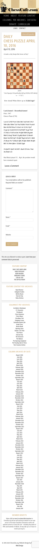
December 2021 (19, 470)
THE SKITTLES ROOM (19, 280)
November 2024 (19, 398)
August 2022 (19, 453)
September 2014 (19, 502)
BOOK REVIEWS (19, 274)
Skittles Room (19, 294)
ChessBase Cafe (19, 318)
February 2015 (19, 492)
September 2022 (19, 451)
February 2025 (19, 392)
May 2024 (19, 410)
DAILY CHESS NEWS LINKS (19, 269)
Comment (9, 188)
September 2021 (19, 476)
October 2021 (19, 474)
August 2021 (19, 478)
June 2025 (19, 384)
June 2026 (19, 359)
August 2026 (19, 355)
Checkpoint (19, 312)
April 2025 (19, 388)
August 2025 (19, 380)
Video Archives (20, 298)
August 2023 (19, 429)
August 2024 (19, 404)
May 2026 (19, 361)
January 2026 (19, 369)
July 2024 (19, 406)
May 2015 (19, 486)
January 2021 (19, 482)
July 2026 (19, 357)
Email (8, 226)
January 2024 (19, 418)
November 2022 (19, 447)
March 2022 (19, 463)
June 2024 (19, 408)
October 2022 (19, 449)
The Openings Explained (19, 341)
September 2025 (19, 378)
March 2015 (19, 490)
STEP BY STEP (19, 278)
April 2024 (19, 412)
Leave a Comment (12, 165)
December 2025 (19, 372)
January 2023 (19, 443)
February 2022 (19, 465)
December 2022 (19, 445)
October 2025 (19, 376)
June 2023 (19, 433)
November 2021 (19, 472)
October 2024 (19, 400)
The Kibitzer (19, 339)
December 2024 (19, 396)
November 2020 (19, 484)
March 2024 (19, 414)
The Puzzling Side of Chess (19, 343)
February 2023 (19, 441)
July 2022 (19, 455)
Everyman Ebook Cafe (19, 322)
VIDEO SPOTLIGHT (19, 272)
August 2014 (19, 504)
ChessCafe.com (19, 7)
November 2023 (19, 423)
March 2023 (19, 439)
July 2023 (19, 431)
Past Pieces (20, 333)
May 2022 (19, 459)
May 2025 (19, 386)
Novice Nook (19, 327)
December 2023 (19, 421)
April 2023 (19, 437)
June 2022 (19, 457)
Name (8, 217)
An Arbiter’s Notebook (19, 308)
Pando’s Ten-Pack (19, 331)
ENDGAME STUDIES (19, 276)
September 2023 (19, 427)
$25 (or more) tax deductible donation (20, 519)
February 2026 (19, 367)
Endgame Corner (19, 320)
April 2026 (19, 363)
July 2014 (19, 506)
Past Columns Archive (19, 345)
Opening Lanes (19, 329)
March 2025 (19, 390)
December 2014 (19, 496)
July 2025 (19, 382)
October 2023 (19, 425)
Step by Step (19, 296)
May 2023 (19, 435)
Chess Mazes (19, 316)
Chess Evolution (19, 314)
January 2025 (19, 394)
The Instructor (19, 337)
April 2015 (19, 488)
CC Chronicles (19, 310)
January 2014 (19, 508)
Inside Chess (19, 325)
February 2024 (19, 416)
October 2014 (19, 500)
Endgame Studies (19, 292)
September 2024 (19, 402)
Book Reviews (19, 290)
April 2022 (19, 461)
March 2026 (19, 365)
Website (8, 235)
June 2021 (19, 480)
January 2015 (19, 494)
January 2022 (19, 468)
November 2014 (19, 498)
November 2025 (19, 373)
